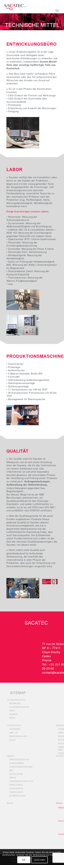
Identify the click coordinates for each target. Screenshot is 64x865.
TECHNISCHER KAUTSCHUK (16, 700)
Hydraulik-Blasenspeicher (19, 759)
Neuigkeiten (59, 756)
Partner (12, 717)
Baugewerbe (60, 736)
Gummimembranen (16, 763)
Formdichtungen (15, 784)
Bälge (11, 770)
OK (23, 859)
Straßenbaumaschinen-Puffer (21, 781)
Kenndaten (13, 714)
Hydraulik (60, 732)
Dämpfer (12, 777)
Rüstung (60, 739)
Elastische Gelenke (16, 774)
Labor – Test (13, 732)
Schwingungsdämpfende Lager (20, 766)
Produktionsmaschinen (18, 736)
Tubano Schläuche (16, 792)
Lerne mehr (39, 859)
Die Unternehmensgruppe (19, 707)
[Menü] (57, 11)
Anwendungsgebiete (59, 725)
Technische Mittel (32, 25)
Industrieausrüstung (60, 743)
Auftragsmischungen (17, 795)
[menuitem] (59, 803)
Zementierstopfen (16, 788)
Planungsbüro (14, 729)
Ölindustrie (60, 753)
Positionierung (15, 703)
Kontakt (10, 803)
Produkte (10, 756)
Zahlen (12, 710)
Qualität (12, 739)
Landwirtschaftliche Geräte (60, 748)
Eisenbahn (60, 729)
